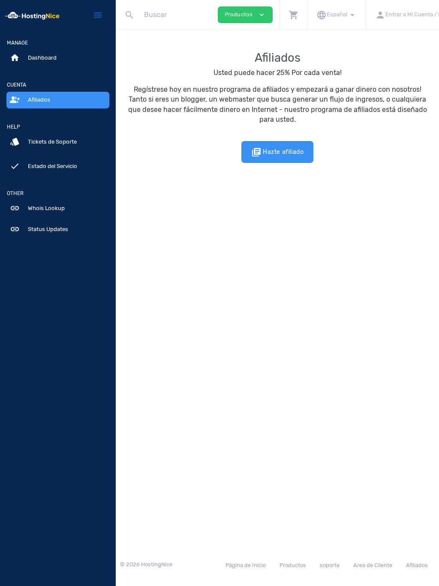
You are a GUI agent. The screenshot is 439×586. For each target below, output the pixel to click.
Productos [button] (245, 15)
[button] (293, 15)
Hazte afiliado (277, 152)
